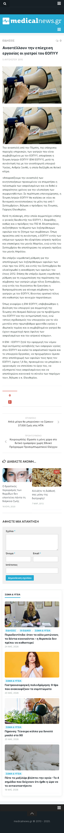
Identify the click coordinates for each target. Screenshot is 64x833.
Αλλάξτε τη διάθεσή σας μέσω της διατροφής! (43, 494)
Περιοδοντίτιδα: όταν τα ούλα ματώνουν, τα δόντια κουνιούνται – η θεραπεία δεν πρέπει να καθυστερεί (32, 638)
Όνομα (10, 553)
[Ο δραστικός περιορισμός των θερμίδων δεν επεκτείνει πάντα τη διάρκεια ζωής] (17, 475)
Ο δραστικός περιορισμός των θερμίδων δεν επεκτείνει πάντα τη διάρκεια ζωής (14, 494)
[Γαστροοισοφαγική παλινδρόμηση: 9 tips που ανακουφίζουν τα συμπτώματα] (32, 665)
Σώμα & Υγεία (42, 630)
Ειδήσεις (8, 40)
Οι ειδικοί (25, 630)
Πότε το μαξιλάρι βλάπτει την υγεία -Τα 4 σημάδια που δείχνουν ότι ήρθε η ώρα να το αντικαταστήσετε (32, 781)
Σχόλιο (10, 531)
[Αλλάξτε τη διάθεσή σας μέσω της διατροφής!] (46, 477)
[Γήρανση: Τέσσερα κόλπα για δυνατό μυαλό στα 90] (32, 711)
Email (37, 553)
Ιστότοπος (12, 564)
